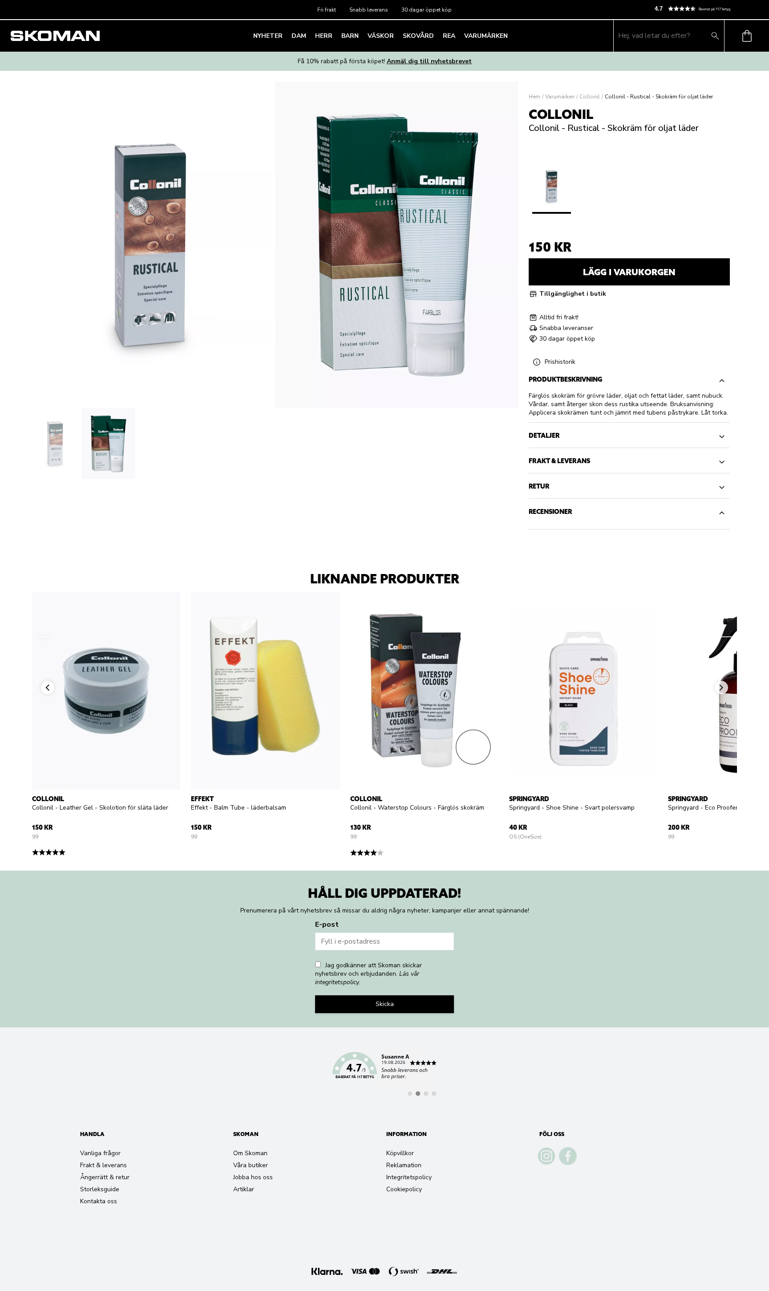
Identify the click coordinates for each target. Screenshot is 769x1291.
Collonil (589, 96)
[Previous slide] (43, 636)
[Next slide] (726, 636)
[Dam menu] (309, 35)
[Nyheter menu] (285, 35)
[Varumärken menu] (510, 35)
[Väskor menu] (396, 35)
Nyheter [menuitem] (268, 36)
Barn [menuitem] (350, 36)
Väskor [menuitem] (381, 36)
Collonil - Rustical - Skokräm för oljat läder (659, 96)
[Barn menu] (361, 35)
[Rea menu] (458, 35)
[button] (708, 8)
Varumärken (560, 96)
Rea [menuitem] (449, 36)
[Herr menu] (335, 35)
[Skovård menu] (436, 35)
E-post (327, 924)
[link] (384, 1070)
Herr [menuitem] (323, 36)
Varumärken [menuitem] (486, 36)
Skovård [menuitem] (418, 36)
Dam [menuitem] (298, 36)
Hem (534, 96)
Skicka (385, 1004)
